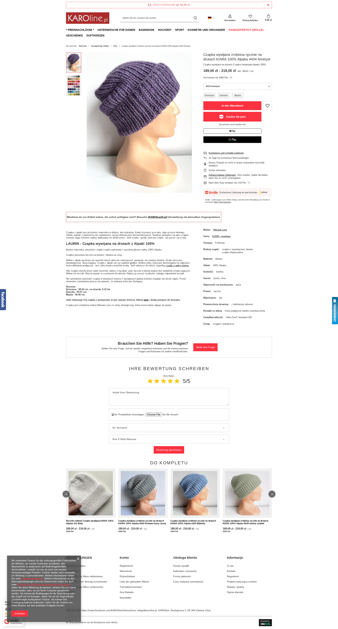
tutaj (146, 300)
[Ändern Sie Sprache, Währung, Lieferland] (211, 18)
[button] (66, 494)
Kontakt (70, 592)
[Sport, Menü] (186, 29)
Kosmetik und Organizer (206, 29)
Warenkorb (126, 571)
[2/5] (156, 381)
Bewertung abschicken (168, 449)
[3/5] (163, 381)
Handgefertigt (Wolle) (246, 29)
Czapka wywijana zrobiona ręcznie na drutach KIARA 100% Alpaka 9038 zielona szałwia (245, 522)
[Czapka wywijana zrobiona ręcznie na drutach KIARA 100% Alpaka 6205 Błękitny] (195, 493)
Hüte (115, 46)
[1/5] (150, 381)
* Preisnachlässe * (80, 29)
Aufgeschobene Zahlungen (222, 175)
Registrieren (126, 565)
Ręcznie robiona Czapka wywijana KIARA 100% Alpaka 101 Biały (90, 522)
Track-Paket (72, 571)
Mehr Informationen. (222, 202)
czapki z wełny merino (177, 265)
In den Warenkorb (232, 105)
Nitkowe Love (220, 229)
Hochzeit (164, 29)
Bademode (146, 29)
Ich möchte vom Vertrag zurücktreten (86, 581)
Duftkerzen (95, 35)
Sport (179, 29)
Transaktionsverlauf (131, 586)
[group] (139, 122)
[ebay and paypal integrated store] (265, 622)
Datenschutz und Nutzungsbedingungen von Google (43, 584)
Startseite (83, 46)
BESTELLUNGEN (79, 557)
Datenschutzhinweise (32, 578)
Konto (124, 557)
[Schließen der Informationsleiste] (268, 5)
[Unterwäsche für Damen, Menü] (137, 29)
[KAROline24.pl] (157, 217)
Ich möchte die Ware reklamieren (84, 576)
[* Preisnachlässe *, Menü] (96, 29)
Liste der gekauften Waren (134, 581)
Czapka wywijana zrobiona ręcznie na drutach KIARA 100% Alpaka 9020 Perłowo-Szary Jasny (142, 522)
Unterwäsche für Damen (116, 29)
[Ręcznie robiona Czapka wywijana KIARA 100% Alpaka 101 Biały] (90, 493)
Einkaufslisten (127, 576)
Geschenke (74, 35)
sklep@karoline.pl (147, 610)
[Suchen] (195, 18)
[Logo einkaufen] (87, 18)
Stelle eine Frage (205, 347)
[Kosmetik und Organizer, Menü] (227, 29)
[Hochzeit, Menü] (173, 29)
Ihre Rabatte (127, 592)
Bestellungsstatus (76, 565)
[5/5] (176, 381)
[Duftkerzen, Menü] (106, 35)
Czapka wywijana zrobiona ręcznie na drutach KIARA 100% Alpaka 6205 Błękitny (193, 522)
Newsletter (126, 597)
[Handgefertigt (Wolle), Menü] (265, 29)
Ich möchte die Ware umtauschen (84, 586)
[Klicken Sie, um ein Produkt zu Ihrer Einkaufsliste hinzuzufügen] (267, 105)
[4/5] (170, 381)
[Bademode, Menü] (156, 29)
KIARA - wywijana (221, 236)
